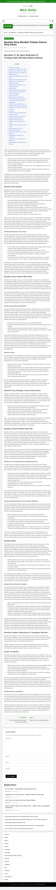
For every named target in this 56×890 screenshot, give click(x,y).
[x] (28, 6)
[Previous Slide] (50, 1)
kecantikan (7, 849)
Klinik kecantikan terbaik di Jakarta (13, 855)
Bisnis (6, 840)
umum (6, 873)
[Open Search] (50, 21)
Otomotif (8, 47)
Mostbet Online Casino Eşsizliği (17, 116)
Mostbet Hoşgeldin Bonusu (16, 118)
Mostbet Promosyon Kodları (16, 119)
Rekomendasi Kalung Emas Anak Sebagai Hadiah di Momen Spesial (29, 1)
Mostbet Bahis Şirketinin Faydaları (18, 90)
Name (7, 756)
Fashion (7, 843)
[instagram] (26, 6)
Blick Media (28, 10)
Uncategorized (9, 38)
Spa (6, 867)
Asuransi (7, 834)
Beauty (6, 837)
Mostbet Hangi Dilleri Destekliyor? (17, 72)
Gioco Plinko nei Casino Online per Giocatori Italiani (20, 800)
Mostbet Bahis (12, 88)
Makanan (7, 858)
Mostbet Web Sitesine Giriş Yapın (17, 69)
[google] (30, 6)
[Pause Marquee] (51, 26)
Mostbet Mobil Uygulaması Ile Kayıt (18, 105)
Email (7, 762)
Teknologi (7, 870)
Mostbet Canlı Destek (14, 67)
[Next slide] (52, 1)
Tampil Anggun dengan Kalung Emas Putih (15, 822)
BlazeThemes (42, 884)
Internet (6, 846)
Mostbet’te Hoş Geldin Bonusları (17, 104)
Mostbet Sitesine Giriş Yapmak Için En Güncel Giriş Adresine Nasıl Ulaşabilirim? (18, 100)
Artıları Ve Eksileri (13, 95)
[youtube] (32, 6)
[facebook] (24, 6)
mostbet (42, 228)
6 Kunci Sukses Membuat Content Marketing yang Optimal (19, 828)
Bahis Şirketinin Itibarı (14, 130)
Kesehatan (7, 852)
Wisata (6, 879)
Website (8, 768)
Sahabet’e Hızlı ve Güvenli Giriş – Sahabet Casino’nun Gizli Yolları (24, 794)
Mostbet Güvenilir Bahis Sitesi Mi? (18, 79)
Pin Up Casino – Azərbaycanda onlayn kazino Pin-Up (20, 789)
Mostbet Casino (13, 74)
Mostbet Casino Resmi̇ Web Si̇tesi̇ (17, 71)
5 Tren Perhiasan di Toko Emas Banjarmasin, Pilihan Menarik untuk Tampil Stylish (24, 825)
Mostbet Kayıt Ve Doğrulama (16, 97)
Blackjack (11, 111)
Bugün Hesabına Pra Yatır (15, 128)
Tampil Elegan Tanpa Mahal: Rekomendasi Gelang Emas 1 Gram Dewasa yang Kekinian (24, 25)
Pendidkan (7, 864)
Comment (8, 738)
